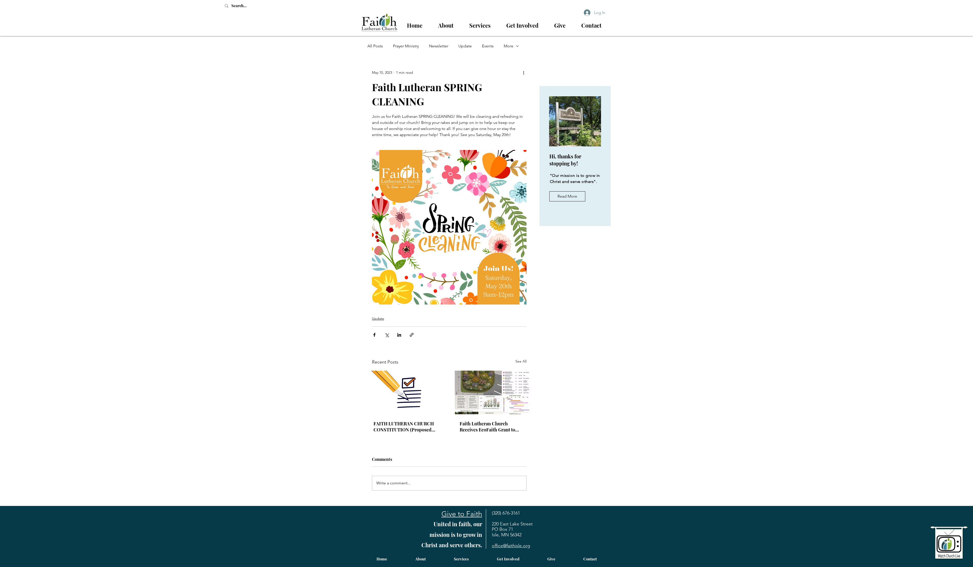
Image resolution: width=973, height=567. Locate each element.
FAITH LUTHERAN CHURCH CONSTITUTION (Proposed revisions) (403, 427)
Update (465, 46)
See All (521, 361)
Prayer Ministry (406, 46)
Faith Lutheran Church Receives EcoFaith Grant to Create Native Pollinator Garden (487, 427)
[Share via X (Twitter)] (386, 334)
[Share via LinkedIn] (399, 334)
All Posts (375, 46)
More (508, 46)
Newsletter (438, 46)
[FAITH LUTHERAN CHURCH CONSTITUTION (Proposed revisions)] (406, 392)
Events (488, 46)
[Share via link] (411, 334)
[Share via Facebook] (374, 334)
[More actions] (523, 72)
